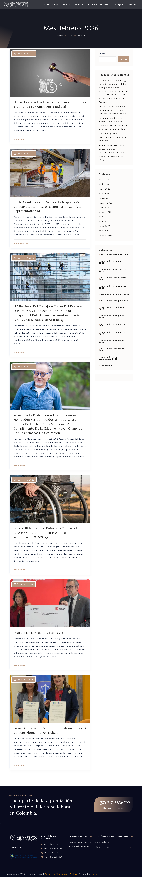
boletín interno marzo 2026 (112, 333)
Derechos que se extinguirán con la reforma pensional (113, 137)
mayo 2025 (104, 226)
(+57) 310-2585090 (53, 857)
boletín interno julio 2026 (115, 301)
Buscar (102, 54)
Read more (19, 139)
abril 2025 (104, 231)
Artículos (105, 4)
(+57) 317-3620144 (53, 853)
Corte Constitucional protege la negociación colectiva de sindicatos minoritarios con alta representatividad (48, 206)
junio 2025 (104, 221)
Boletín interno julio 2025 (115, 294)
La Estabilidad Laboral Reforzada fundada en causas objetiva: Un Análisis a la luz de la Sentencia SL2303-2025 (46, 533)
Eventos (77, 4)
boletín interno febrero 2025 (113, 279)
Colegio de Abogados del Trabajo (61, 874)
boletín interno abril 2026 (111, 262)
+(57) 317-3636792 (127, 5)
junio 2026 (104, 184)
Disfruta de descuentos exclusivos (39, 633)
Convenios (91, 4)
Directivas (66, 4)
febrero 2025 (105, 235)
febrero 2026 (105, 203)
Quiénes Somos (51, 4)
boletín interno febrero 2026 (113, 287)
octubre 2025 (106, 207)
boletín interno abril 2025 (115, 255)
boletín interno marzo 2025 (112, 325)
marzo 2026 (105, 198)
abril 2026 (104, 193)
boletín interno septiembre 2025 (108, 358)
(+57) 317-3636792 (53, 848)
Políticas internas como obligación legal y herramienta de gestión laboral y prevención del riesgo (111, 152)
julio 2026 (104, 179)
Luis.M (94, 874)
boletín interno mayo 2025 (111, 341)
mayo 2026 (104, 189)
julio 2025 (104, 217)
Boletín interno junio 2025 (111, 308)
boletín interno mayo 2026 (111, 350)
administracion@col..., (54, 844)
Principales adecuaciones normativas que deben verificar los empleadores (112, 110)
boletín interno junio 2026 (111, 316)
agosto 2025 (105, 212)
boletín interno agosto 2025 (112, 270)
